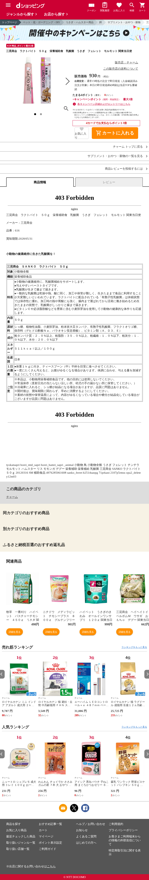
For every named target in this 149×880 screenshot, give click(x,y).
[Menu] (8, 5)
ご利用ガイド (47, 848)
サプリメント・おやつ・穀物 (124, 22)
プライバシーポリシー (123, 830)
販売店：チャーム (126, 62)
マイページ (46, 836)
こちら (51, 866)
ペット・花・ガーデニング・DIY (41, 22)
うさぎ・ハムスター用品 (80, 22)
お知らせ (82, 830)
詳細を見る (14, 631)
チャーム (12, 497)
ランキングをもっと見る (134, 647)
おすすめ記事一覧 (50, 824)
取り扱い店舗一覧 (17, 848)
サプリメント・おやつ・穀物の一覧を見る (115, 156)
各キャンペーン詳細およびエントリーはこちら (103, 104)
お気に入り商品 (16, 830)
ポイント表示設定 (50, 842)
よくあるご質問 (86, 836)
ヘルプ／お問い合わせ (90, 824)
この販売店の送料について (120, 68)
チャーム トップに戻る (128, 146)
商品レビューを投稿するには (124, 168)
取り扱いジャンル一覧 (20, 842)
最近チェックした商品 (20, 836)
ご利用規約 (116, 824)
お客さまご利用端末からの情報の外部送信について (125, 840)
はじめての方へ (86, 842)
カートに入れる (115, 133)
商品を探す (13, 824)
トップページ (9, 22)
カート (43, 830)
